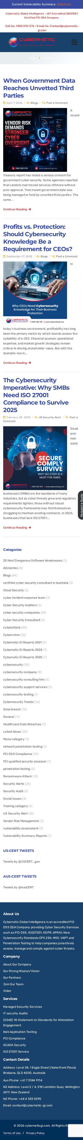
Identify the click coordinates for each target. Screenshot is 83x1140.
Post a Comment (57, 102)
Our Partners (12, 977)
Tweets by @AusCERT (18, 887)
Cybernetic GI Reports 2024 (23, 650)
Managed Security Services (22, 1007)
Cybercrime (11, 635)
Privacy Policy (35, 1133)
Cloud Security (13, 590)
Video (7, 991)
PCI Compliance (14, 1038)
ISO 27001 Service (16, 1051)
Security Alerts (13, 784)
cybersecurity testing (18, 694)
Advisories (10, 568)
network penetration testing (22, 746)
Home (33, 58)
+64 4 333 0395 (30, 1099)
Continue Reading (16, 209)
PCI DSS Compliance (17, 754)
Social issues (12, 798)
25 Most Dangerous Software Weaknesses (32, 560)
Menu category (13, 739)
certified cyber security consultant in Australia (35, 583)
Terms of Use (12, 1133)
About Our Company (17, 964)
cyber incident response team (24, 598)
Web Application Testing (20, 1032)
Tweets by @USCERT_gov (21, 861)
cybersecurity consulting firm (24, 679)
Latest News (12, 731)
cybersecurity (13, 665)
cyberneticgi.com (37, 1125)
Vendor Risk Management (21, 821)
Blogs (34, 102)
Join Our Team (13, 984)
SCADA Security (15, 1045)
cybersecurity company (20, 672)
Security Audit (13, 791)
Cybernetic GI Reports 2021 (22, 642)
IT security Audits (15, 1013)
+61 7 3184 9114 (31, 1080)
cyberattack (11, 627)
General (8, 717)
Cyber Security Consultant (21, 620)
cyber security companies (21, 612)
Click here (64, 4)
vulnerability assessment (20, 828)
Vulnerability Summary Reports (25, 836)
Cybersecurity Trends (18, 702)
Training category (15, 806)
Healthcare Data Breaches (22, 724)
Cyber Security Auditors (20, 605)
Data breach (12, 709)
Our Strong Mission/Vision (21, 971)
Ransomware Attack (17, 776)
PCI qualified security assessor (24, 761)
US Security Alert (50, 417)
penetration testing (16, 769)
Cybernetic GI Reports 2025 (22, 657)
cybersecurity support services (25, 687)
